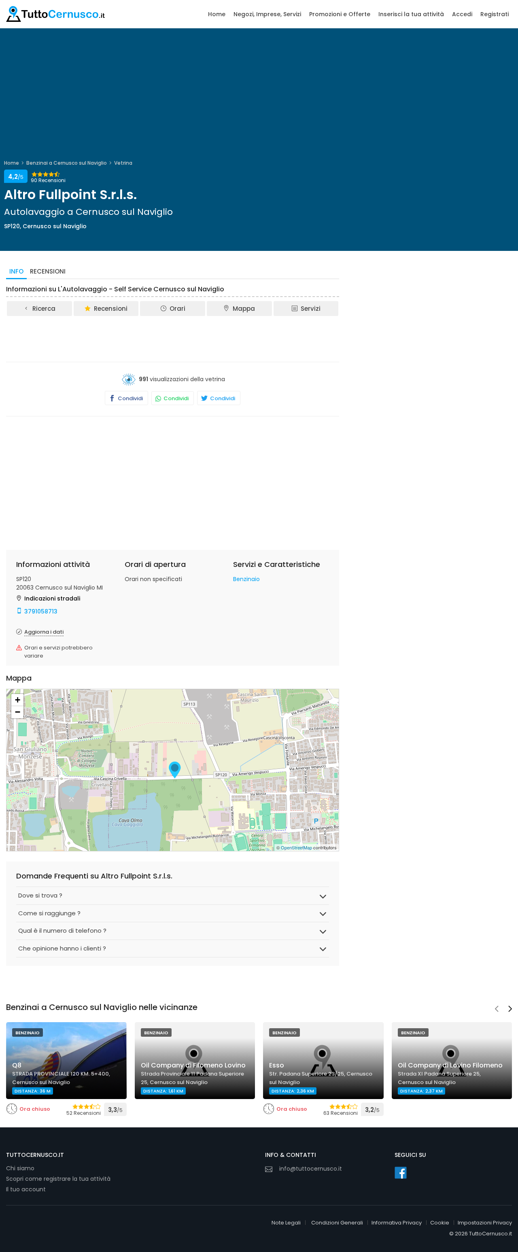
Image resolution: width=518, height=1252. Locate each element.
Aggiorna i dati (44, 632)
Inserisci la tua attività (411, 14)
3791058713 (40, 611)
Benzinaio (246, 579)
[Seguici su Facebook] (401, 1173)
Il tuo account (26, 1189)
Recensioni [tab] (48, 271)
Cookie (439, 1223)
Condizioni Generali (337, 1223)
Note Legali (286, 1223)
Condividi (130, 398)
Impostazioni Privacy (485, 1223)
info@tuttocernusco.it (310, 1169)
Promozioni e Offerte (339, 14)
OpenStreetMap (296, 847)
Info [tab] (16, 271)
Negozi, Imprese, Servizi (267, 14)
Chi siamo (20, 1168)
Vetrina (123, 162)
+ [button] (17, 700)
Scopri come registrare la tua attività (58, 1178)
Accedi (462, 14)
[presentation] (496, 1009)
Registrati (494, 14)
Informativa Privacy (397, 1223)
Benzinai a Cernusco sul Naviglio (66, 162)
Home (216, 14)
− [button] (17, 712)
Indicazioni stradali (52, 598)
